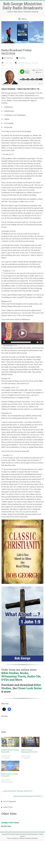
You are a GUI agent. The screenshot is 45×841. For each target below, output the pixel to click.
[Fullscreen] (41, 342)
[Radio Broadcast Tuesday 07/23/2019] (10, 766)
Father (26, 63)
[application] (22, 333)
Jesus (33, 63)
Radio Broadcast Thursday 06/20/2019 (16, 791)
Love (36, 63)
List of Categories (9, 801)
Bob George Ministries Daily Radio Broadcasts (23, 5)
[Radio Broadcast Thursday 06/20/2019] (10, 742)
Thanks (3, 65)
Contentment (20, 63)
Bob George (8, 58)
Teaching (22, 58)
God (30, 63)
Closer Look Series (29, 688)
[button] (22, 333)
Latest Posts (7, 807)
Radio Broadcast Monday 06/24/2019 (29, 796)
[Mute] (38, 342)
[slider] (21, 342)
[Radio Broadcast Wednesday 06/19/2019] (30, 742)
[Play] (4, 342)
